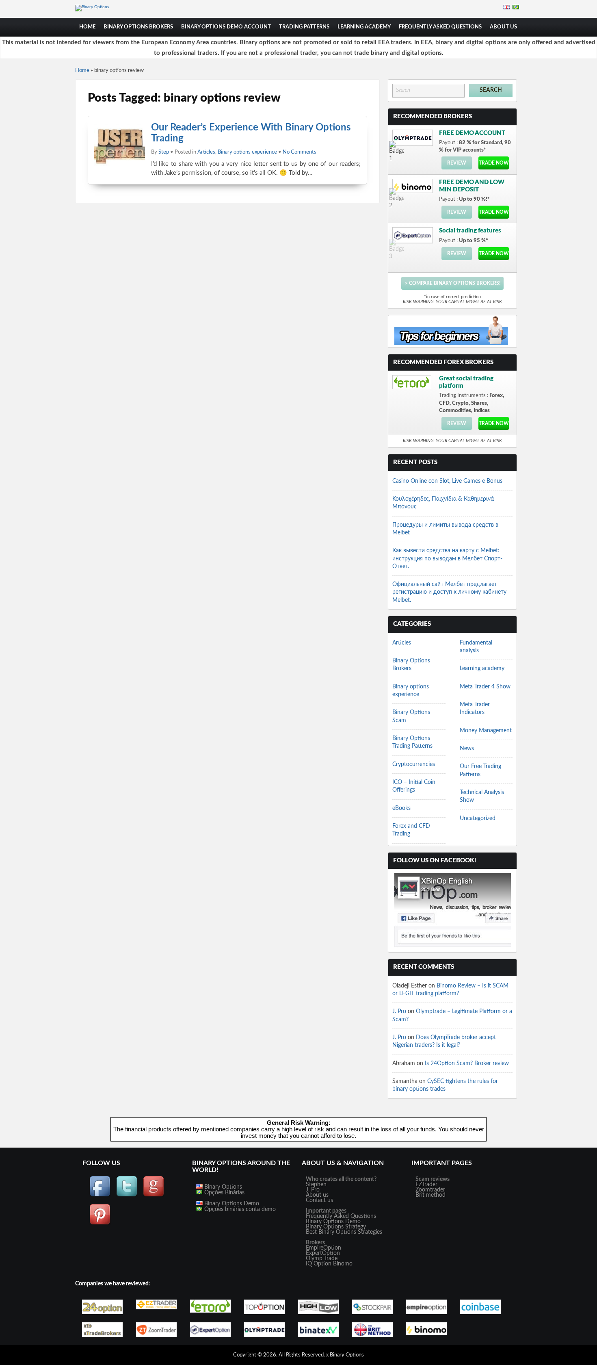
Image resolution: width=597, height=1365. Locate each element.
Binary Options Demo (231, 1204)
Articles (206, 152)
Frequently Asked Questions (440, 27)
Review (456, 163)
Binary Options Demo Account (226, 27)
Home (87, 27)
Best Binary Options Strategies (344, 1232)
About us (317, 1195)
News (467, 748)
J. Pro (399, 1011)
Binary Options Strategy (336, 1227)
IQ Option (318, 1264)
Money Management (486, 730)
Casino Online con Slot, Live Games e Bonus (447, 481)
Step (163, 152)
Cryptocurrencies (413, 764)
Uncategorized (477, 818)
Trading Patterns (304, 27)
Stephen (316, 1184)
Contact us (319, 1200)
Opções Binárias (223, 1193)
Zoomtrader (430, 1190)
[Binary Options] (92, 7)
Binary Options (222, 1187)
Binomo (343, 1264)
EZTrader (426, 1184)
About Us (503, 27)
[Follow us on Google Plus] (153, 1195)
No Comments (299, 152)
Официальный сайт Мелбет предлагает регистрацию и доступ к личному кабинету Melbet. (449, 592)
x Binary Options (345, 1355)
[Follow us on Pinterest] (100, 1223)
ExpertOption (323, 1253)
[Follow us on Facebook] (100, 1195)
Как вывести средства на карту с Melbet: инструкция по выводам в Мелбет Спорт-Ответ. (447, 558)
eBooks (401, 808)
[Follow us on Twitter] (127, 1195)
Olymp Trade (321, 1258)
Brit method (430, 1195)
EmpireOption (323, 1248)
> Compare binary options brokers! (452, 283)
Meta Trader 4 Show (485, 687)
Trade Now (494, 163)
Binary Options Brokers (138, 27)
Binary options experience (247, 152)
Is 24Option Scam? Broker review (467, 1063)
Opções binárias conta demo (239, 1209)
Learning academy (364, 27)
